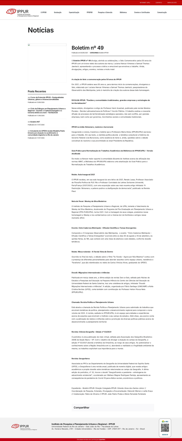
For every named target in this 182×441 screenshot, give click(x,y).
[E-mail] (147, 407)
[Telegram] (137, 407)
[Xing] (143, 407)
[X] (120, 407)
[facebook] (52, 433)
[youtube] (9, 2)
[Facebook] (116, 407)
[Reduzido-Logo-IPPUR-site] (22, 8)
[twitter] (56, 433)
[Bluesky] (123, 407)
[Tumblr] (140, 407)
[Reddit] (126, 407)
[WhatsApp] (133, 407)
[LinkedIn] (130, 407)
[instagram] (6, 2)
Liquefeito (102, 439)
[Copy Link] (150, 407)
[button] (175, 12)
